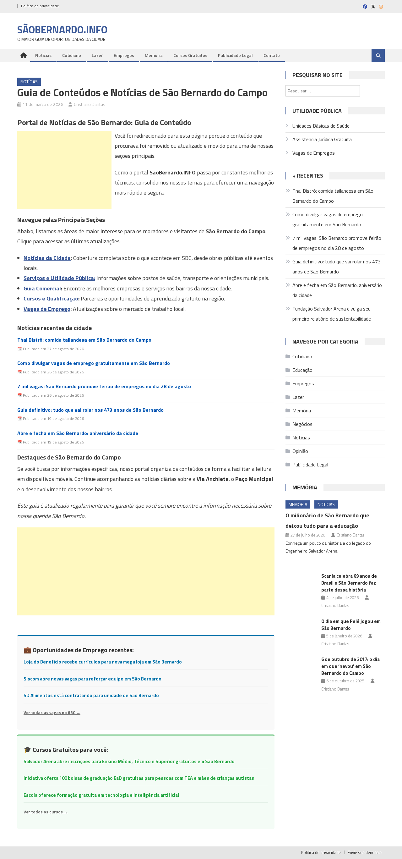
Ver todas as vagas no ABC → (52, 712)
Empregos (124, 55)
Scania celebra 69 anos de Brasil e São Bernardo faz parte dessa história (349, 582)
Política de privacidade (40, 6)
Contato (271, 55)
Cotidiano (71, 55)
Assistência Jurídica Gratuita (322, 139)
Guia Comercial (42, 288)
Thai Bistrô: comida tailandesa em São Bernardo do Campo (84, 340)
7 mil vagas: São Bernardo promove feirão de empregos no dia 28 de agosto (104, 386)
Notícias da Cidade (47, 258)
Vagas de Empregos (313, 153)
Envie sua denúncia (365, 852)
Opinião (300, 451)
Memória (154, 55)
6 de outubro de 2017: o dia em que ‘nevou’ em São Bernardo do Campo (350, 666)
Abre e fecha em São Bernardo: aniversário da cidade (77, 433)
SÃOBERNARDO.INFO (62, 29)
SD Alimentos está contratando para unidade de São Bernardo (91, 695)
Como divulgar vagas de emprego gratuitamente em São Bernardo (93, 363)
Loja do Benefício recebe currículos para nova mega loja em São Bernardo (103, 661)
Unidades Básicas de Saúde (321, 125)
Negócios (302, 424)
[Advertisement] (64, 170)
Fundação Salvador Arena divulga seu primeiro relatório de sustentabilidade (331, 313)
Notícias (43, 55)
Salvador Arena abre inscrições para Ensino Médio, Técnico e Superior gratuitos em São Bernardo (129, 761)
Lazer (97, 55)
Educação (302, 370)
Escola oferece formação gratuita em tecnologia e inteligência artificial (101, 795)
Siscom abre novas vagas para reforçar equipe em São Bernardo (92, 678)
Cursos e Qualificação (51, 298)
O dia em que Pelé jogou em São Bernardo (351, 625)
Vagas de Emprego (47, 309)
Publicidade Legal (235, 55)
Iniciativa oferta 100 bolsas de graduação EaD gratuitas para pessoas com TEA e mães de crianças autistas (139, 778)
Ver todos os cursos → (46, 812)
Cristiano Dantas (89, 104)
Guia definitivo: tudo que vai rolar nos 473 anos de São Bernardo (90, 410)
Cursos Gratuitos (190, 55)
